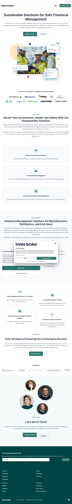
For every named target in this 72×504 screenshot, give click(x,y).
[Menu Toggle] (56, 6)
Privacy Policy (20, 499)
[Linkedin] (69, 500)
